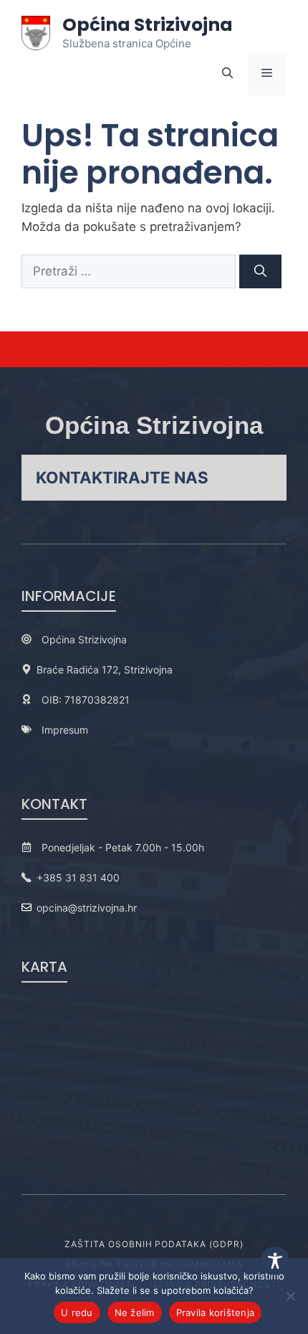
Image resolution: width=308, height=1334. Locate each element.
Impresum (65, 730)
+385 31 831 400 (78, 877)
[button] (227, 73)
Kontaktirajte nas (122, 477)
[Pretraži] (260, 272)
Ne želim (135, 1312)
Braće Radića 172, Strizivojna (105, 669)
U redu (77, 1312)
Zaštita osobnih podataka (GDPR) (154, 1244)
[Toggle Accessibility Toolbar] (275, 1261)
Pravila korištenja (215, 1312)
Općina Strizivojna (147, 24)
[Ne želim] (290, 1296)
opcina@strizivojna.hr (87, 908)
